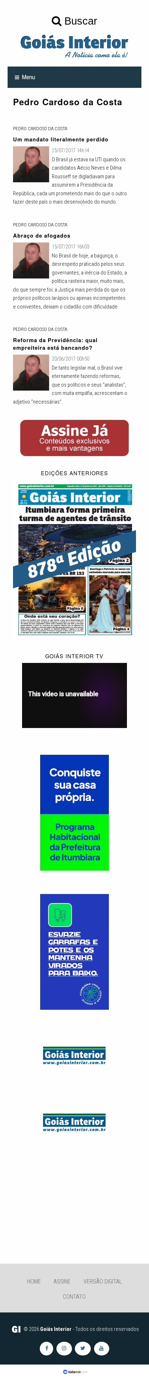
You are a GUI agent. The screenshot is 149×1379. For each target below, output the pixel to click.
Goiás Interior (56, 1329)
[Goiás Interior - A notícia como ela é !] (74, 45)
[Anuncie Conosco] (74, 1054)
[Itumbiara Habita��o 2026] (74, 812)
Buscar (79, 21)
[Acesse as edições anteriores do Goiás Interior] (74, 559)
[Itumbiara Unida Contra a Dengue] (74, 951)
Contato (74, 1296)
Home (34, 1281)
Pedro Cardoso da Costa (40, 128)
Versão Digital (103, 1281)
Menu (28, 77)
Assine (62, 1281)
